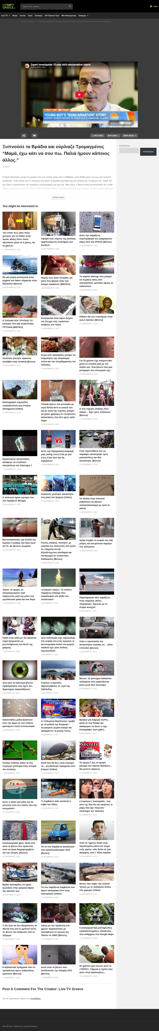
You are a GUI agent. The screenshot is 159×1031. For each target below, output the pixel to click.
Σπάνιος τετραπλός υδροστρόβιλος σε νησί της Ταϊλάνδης (55, 686)
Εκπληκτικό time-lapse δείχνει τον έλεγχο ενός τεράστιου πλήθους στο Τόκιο (57, 321)
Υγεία (30, 16)
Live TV (4, 16)
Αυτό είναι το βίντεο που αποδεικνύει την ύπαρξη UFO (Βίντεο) (56, 970)
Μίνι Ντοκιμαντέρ (69, 16)
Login (155, 6)
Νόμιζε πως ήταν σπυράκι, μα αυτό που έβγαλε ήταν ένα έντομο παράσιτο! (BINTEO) (56, 280)
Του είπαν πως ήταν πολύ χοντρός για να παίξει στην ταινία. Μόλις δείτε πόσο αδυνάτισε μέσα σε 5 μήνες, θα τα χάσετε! (18, 239)
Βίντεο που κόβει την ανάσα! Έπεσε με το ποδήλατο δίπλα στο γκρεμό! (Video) (95, 886)
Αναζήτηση (124, 146)
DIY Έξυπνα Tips (52, 16)
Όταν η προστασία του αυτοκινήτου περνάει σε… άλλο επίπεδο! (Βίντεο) (96, 644)
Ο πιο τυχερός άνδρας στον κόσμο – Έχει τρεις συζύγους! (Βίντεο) (95, 412)
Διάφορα (82, 16)
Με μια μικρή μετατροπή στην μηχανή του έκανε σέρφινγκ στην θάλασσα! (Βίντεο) (19, 280)
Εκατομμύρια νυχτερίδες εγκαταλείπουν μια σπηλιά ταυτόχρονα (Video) (16, 405)
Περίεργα (5, 167)
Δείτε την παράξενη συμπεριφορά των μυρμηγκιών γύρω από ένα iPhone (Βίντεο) (95, 238)
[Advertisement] (79, 43)
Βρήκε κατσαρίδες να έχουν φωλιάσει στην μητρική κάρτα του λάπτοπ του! (18, 887)
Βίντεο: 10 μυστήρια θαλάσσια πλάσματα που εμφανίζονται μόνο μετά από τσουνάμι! (95, 681)
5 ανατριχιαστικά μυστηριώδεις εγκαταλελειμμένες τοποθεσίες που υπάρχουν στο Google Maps (96, 931)
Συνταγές (38, 16)
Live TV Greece (71, 989)
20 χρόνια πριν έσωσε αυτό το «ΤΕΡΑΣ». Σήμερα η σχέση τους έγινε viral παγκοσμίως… (96, 969)
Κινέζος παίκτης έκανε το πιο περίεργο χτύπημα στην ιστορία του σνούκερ (19, 766)
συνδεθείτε (35, 998)
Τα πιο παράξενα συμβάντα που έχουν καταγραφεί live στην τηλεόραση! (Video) (58, 890)
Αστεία (22, 16)
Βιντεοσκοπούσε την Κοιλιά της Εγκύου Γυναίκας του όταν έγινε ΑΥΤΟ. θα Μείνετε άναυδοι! (19, 542)
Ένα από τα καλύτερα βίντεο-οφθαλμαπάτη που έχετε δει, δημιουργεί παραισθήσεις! (17, 686)
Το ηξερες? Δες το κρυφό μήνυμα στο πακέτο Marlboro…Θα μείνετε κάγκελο (95, 765)
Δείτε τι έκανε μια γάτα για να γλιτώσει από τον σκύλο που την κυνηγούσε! (19, 805)
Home (14, 16)
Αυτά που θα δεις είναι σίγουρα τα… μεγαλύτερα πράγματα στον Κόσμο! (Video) (58, 766)
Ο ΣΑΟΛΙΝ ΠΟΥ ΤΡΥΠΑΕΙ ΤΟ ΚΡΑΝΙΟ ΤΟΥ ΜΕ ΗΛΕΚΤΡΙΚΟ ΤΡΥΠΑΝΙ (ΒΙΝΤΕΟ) (18, 323)
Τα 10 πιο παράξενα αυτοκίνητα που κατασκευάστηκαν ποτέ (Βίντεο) (57, 849)
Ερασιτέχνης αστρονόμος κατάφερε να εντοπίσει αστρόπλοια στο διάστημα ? (17, 462)
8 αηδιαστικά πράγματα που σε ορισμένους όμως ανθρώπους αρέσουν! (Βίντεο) (18, 970)
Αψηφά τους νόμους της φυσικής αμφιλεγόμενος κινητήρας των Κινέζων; (58, 241)
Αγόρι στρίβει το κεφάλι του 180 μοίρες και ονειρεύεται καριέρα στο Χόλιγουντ (96, 543)
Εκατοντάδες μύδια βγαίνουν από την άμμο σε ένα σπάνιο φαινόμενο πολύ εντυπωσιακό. (18, 723)
